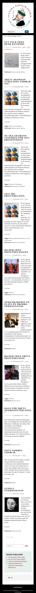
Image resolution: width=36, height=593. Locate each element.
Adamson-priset (16, 72)
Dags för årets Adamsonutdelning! (17, 410)
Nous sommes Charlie (13, 451)
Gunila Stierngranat (14, 489)
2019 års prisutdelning (14, 195)
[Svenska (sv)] (9, 577)
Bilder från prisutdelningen (16, 251)
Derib (15, 238)
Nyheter (23, 72)
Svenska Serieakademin (13, 590)
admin (24, 47)
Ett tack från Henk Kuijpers (14, 43)
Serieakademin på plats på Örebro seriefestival (17, 304)
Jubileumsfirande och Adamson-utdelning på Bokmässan (15, 565)
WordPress (18, 592)
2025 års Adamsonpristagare (17, 561)
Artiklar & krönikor (16, 531)
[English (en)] (12, 577)
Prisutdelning (18, 126)
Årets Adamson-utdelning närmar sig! (17, 81)
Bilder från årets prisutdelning (17, 357)
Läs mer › (7, 122)
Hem (5, 36)
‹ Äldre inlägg (9, 537)
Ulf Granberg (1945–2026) (16, 557)
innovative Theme (25, 590)
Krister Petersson (22, 238)
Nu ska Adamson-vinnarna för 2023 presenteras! (16, 138)
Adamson (11, 126)
